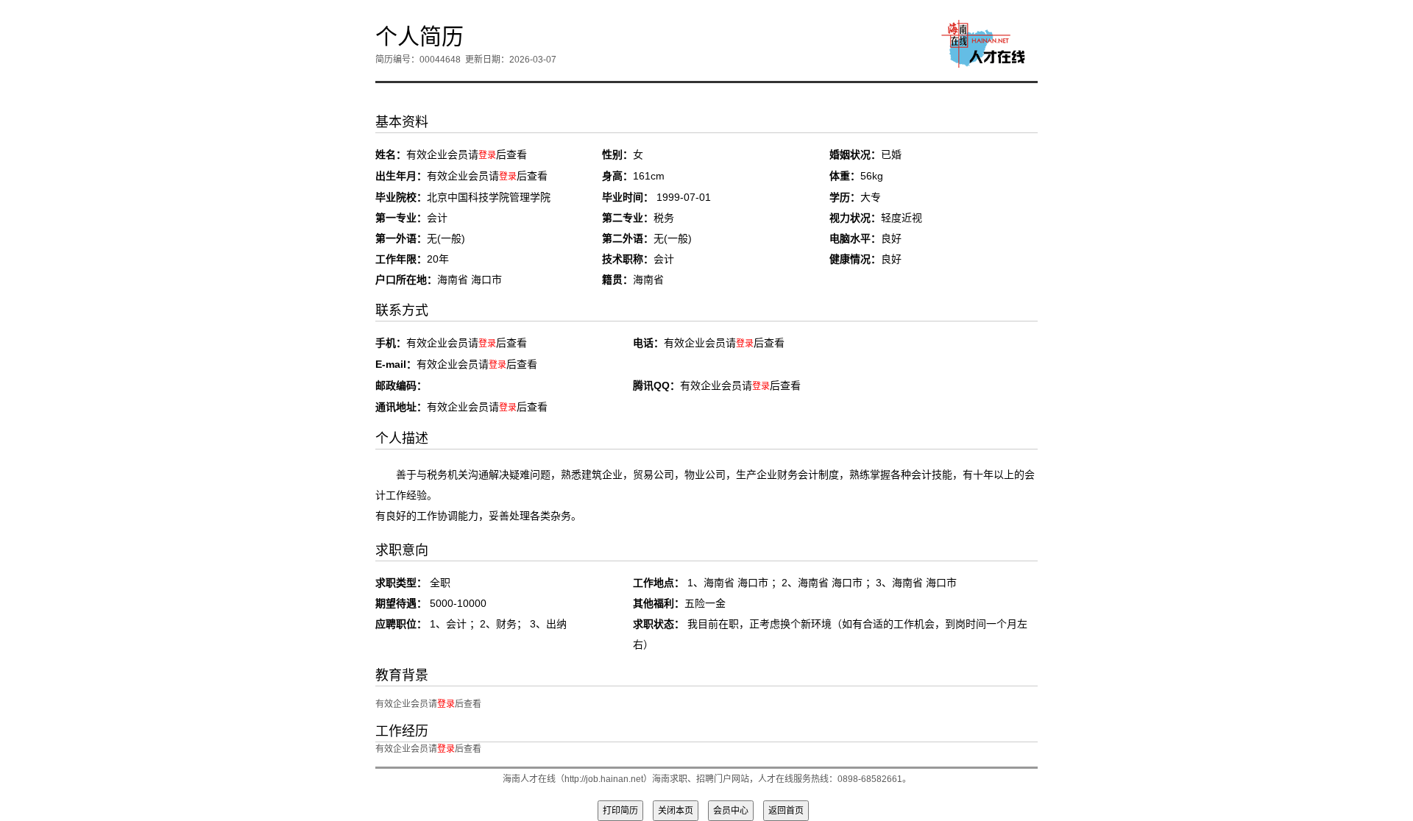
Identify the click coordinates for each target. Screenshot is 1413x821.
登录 (487, 155)
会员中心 (730, 811)
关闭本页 (675, 811)
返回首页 (786, 811)
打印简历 (620, 811)
